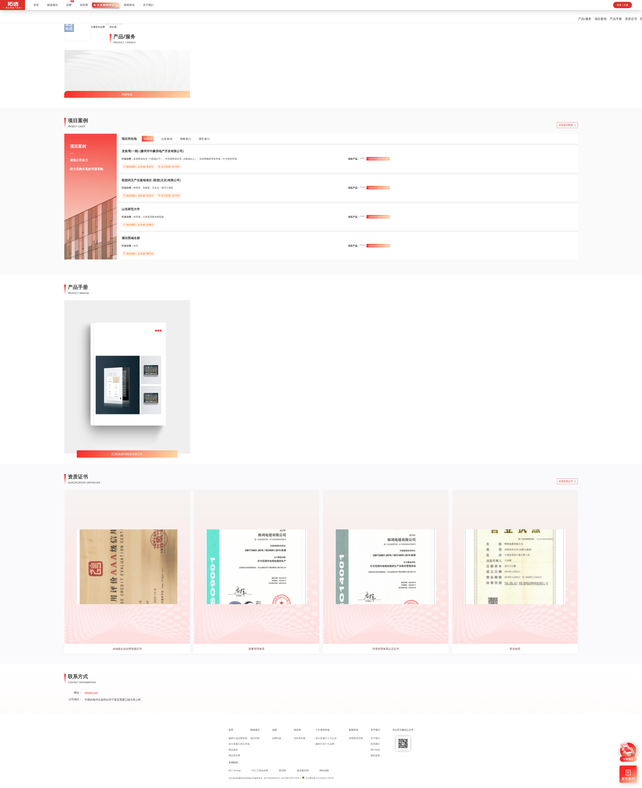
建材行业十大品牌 (324, 743)
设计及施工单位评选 (239, 743)
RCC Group (235, 770)
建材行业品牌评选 (238, 738)
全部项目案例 (566, 125)
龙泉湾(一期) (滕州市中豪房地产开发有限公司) (153, 151)
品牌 (69, 5)
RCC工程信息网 (260, 770)
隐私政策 (375, 755)
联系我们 (375, 743)
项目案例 (601, 19)
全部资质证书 (566, 481)
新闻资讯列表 (356, 738)
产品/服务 (584, 19)
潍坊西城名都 (131, 238)
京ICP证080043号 (272, 778)
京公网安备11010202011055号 (319, 778)
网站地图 (324, 770)
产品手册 (616, 19)
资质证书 (631, 19)
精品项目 (233, 749)
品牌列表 (276, 738)
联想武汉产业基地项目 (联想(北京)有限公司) (151, 180)
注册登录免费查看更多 (378, 158)
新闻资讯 (129, 5)
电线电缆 (127, 94)
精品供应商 (234, 755)
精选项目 (52, 5)
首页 (36, 5)
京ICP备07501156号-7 (291, 778)
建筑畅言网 (303, 770)
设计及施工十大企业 (326, 738)
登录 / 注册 (622, 5)
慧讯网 (282, 770)
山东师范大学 (131, 209)
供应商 (84, 5)
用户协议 (375, 749)
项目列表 (255, 738)
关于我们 (148, 5)
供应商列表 (299, 738)
